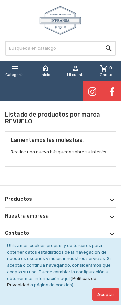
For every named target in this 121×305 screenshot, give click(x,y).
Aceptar (105, 294)
